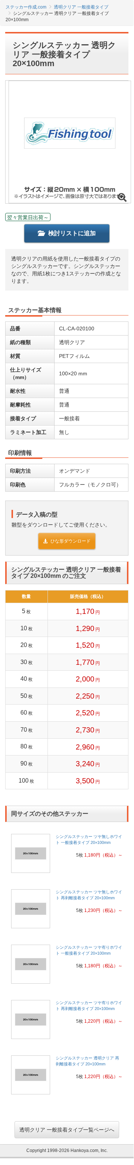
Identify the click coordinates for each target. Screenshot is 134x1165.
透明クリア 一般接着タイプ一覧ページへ (66, 1130)
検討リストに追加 (72, 233)
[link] (66, 855)
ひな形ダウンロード (70, 541)
